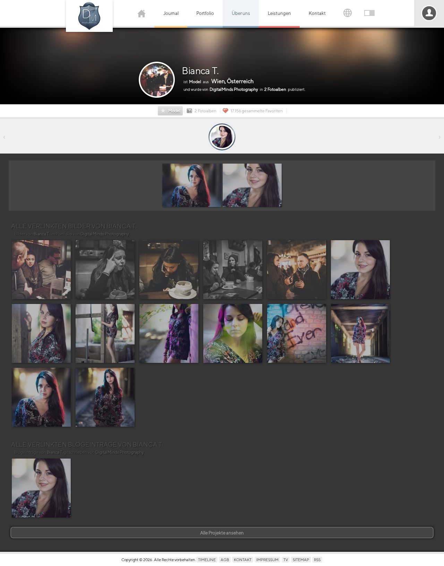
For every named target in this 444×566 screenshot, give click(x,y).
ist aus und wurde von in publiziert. (244, 85)
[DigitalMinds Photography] (89, 16)
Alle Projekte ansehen (222, 532)
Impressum (267, 559)
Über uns (241, 13)
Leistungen (279, 13)
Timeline (207, 559)
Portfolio (205, 13)
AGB (225, 559)
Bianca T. (200, 71)
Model (174, 110)
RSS (317, 559)
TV (285, 559)
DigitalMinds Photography (104, 234)
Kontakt (317, 13)
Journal (171, 13)
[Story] (222, 136)
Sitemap (301, 559)
